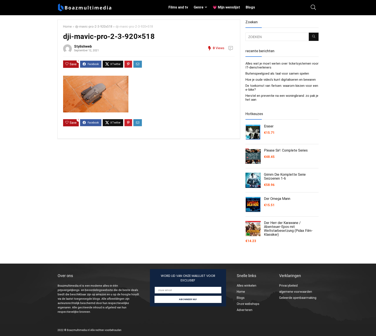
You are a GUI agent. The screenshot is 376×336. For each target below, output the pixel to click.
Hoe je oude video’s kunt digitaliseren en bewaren (280, 80)
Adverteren (244, 310)
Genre (198, 7)
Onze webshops (248, 304)
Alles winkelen (246, 285)
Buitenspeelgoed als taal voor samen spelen (277, 73)
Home (67, 26)
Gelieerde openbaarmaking (297, 297)
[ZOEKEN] (314, 37)
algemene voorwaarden (295, 291)
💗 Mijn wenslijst (226, 7)
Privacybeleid (288, 285)
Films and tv (178, 7)
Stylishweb (83, 46)
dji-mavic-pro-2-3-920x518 (93, 26)
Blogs (250, 7)
